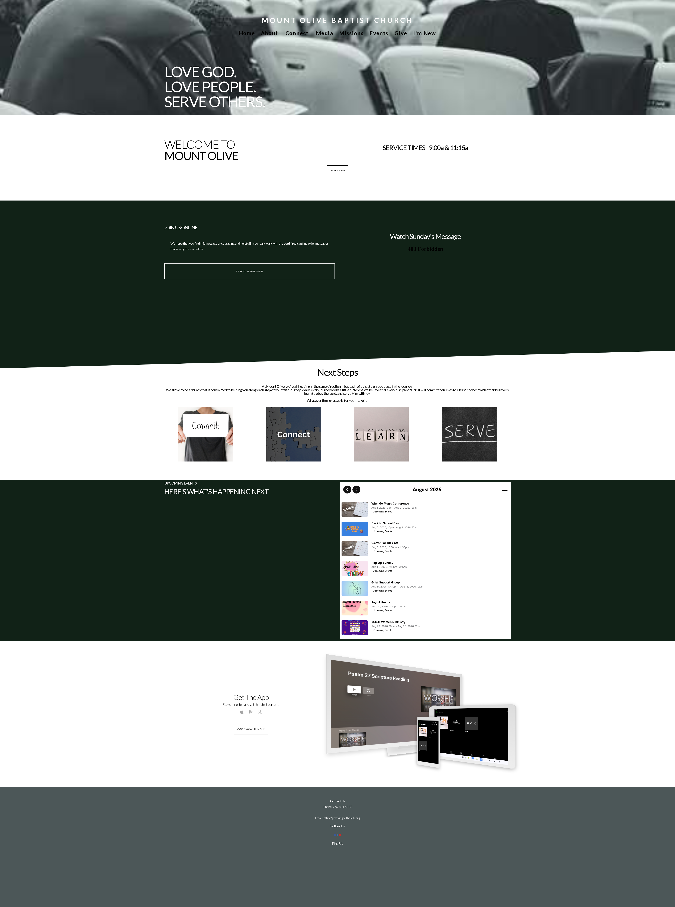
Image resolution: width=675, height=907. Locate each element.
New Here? (337, 170)
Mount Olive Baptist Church (337, 20)
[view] (494, 490)
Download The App (251, 728)
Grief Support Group (385, 582)
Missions (351, 33)
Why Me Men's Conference (390, 503)
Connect (297, 33)
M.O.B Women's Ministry (388, 622)
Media (324, 33)
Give (400, 33)
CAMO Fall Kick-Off (384, 543)
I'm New (424, 33)
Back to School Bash (385, 523)
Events (379, 33)
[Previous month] (347, 489)
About (270, 33)
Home (247, 33)
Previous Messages (249, 271)
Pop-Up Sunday (382, 563)
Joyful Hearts (380, 602)
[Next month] (356, 489)
